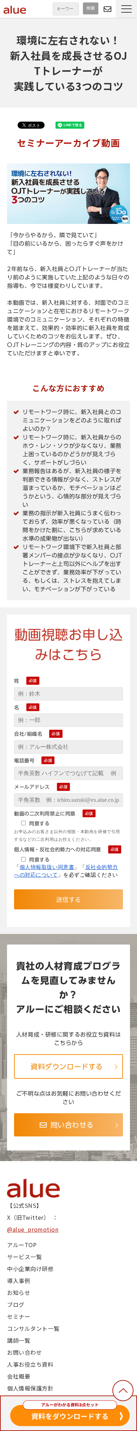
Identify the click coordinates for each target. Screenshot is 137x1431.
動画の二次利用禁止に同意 (45, 813)
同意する (39, 823)
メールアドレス (32, 787)
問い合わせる (107, 9)
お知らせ (18, 1292)
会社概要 (18, 1376)
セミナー (18, 1316)
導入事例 (18, 1280)
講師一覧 (18, 1340)
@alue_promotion (33, 1229)
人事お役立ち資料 (30, 1364)
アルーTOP (22, 1244)
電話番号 (24, 760)
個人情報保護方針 (30, 1388)
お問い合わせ (24, 1352)
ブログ (16, 1304)
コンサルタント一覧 (33, 1328)
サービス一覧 (24, 1256)
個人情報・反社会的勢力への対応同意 (57, 849)
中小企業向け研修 (30, 1268)
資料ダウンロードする (67, 1066)
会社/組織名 (28, 733)
